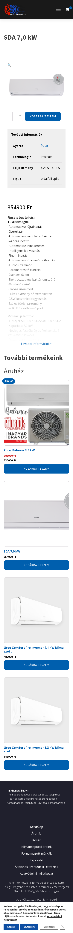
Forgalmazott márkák (36, 853)
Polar (44, 146)
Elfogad (11, 926)
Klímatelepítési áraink (36, 847)
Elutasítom (29, 926)
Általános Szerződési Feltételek (36, 867)
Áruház (36, 833)
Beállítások (49, 926)
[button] (67, 9)
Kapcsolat (36, 860)
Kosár (36, 840)
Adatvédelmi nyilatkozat (36, 873)
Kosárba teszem (43, 116)
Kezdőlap (36, 827)
